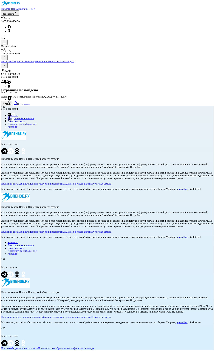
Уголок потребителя (58, 61)
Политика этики (16, 248)
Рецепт (34, 61)
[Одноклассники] (11, 31)
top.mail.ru (182, 189)
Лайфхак (43, 61)
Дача (71, 61)
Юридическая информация (22, 124)
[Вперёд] (4, 65)
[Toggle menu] (4, 42)
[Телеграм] (11, 27)
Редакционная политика (21, 245)
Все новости (8, 14)
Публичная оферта (101, 183)
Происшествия (22, 61)
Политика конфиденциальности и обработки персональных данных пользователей (46, 183)
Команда (12, 126)
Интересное (7, 61)
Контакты (13, 242)
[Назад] (4, 57)
